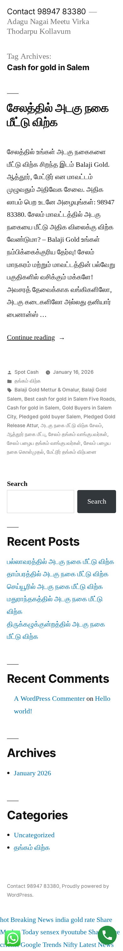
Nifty (70, 944)
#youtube (74, 932)
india (62, 919)
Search (17, 483)
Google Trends (41, 944)
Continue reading (36, 337)
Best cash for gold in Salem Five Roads (69, 399)
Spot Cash (26, 372)
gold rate (83, 919)
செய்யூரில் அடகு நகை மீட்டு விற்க (55, 586)
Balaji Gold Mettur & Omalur (47, 390)
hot (4, 919)
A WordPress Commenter (49, 698)
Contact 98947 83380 (46, 11)
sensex (49, 932)
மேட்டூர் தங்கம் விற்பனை (72, 452)
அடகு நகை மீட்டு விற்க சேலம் (71, 425)
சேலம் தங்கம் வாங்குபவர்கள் (77, 434)
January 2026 (32, 773)
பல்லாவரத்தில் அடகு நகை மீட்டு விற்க (60, 561)
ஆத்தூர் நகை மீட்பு (26, 434)
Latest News (96, 944)
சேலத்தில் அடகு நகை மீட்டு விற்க (57, 114)
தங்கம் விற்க (28, 381)
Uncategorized (34, 835)
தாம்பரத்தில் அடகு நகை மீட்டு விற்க (57, 574)
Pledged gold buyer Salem (50, 417)
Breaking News (32, 919)
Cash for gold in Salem (33, 408)
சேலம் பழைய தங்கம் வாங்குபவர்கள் (44, 443)
